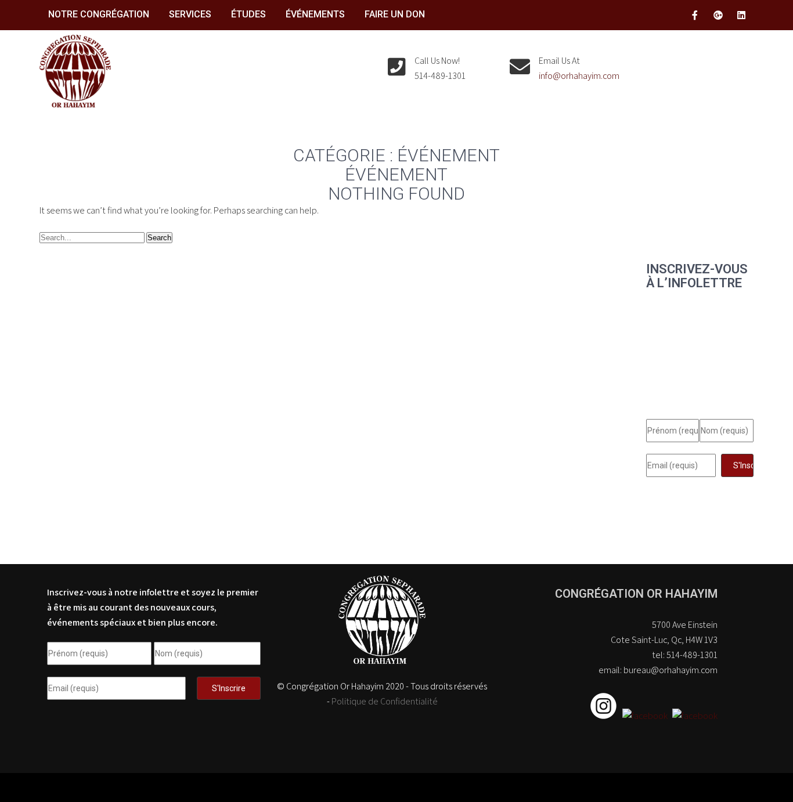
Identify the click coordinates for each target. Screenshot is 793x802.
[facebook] (695, 15)
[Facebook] (643, 716)
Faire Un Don (395, 14)
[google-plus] (718, 15)
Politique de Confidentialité (384, 701)
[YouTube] (693, 716)
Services (190, 14)
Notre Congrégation (98, 14)
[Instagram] (604, 716)
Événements (315, 14)
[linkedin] (741, 15)
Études (248, 14)
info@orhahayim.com (579, 76)
